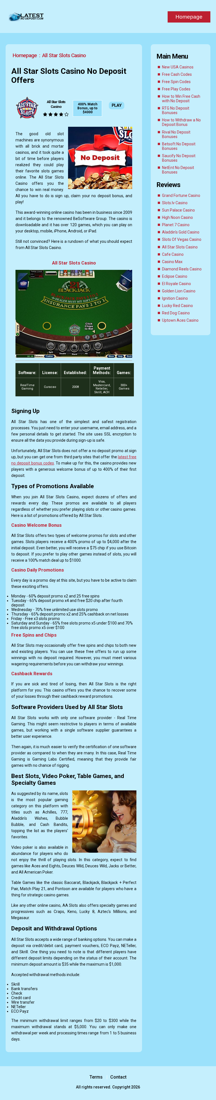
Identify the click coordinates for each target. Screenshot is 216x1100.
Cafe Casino (173, 254)
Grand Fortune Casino (181, 195)
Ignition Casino (175, 298)
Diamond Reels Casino (182, 269)
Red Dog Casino (176, 313)
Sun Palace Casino (178, 210)
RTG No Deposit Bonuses (175, 110)
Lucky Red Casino (177, 305)
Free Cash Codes (177, 74)
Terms (96, 1077)
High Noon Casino (177, 217)
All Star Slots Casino (180, 247)
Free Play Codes (176, 89)
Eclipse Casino (174, 276)
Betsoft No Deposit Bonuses (178, 146)
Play (117, 105)
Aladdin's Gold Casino (180, 232)
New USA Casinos (178, 67)
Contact (119, 1077)
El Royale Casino (176, 283)
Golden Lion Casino (178, 291)
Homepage (189, 17)
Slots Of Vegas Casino (181, 239)
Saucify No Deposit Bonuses (178, 158)
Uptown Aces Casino (180, 320)
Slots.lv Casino (175, 203)
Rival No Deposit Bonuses (176, 134)
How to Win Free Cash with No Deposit (181, 98)
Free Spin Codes (176, 81)
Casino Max (172, 261)
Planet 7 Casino (176, 225)
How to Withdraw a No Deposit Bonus (181, 122)
